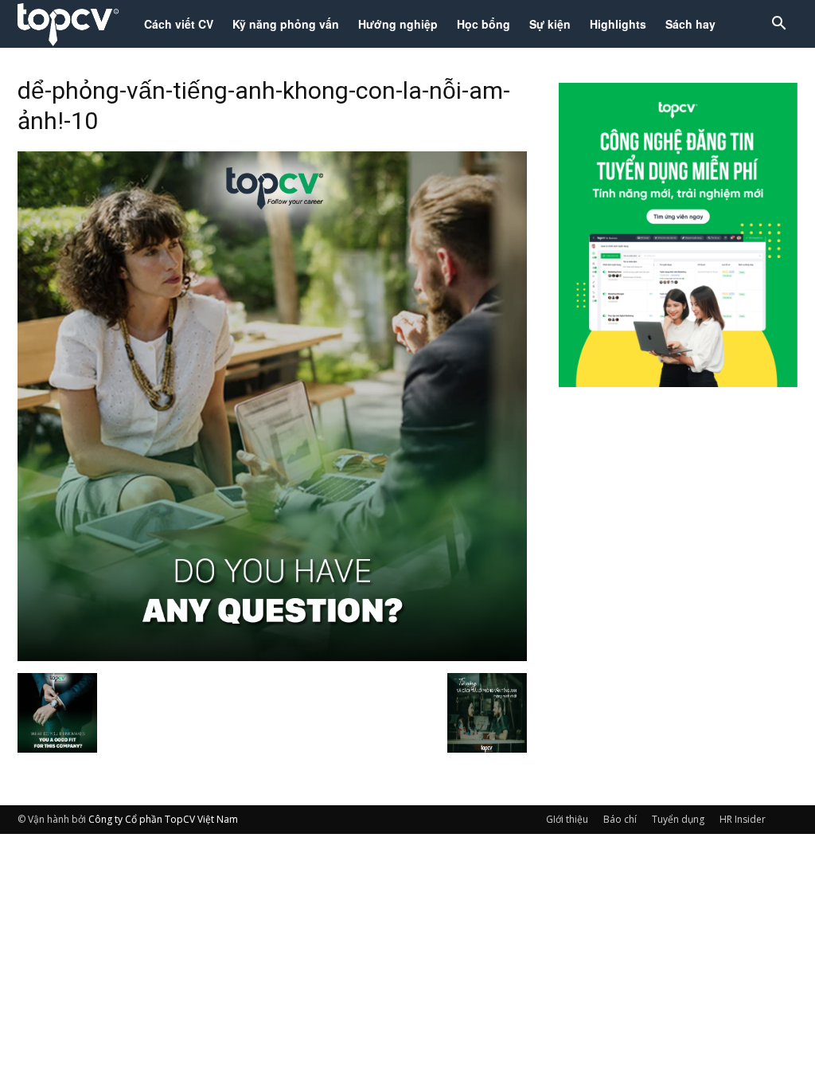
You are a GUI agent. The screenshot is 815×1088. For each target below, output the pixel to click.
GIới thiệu (567, 819)
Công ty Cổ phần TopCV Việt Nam (163, 819)
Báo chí (620, 819)
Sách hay (690, 24)
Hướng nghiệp (398, 24)
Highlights (618, 24)
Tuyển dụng (678, 819)
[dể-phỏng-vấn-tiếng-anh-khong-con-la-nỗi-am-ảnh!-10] (272, 656)
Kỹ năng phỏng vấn (285, 24)
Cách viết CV (178, 24)
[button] (778, 25)
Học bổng (483, 24)
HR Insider (742, 819)
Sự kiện (550, 24)
